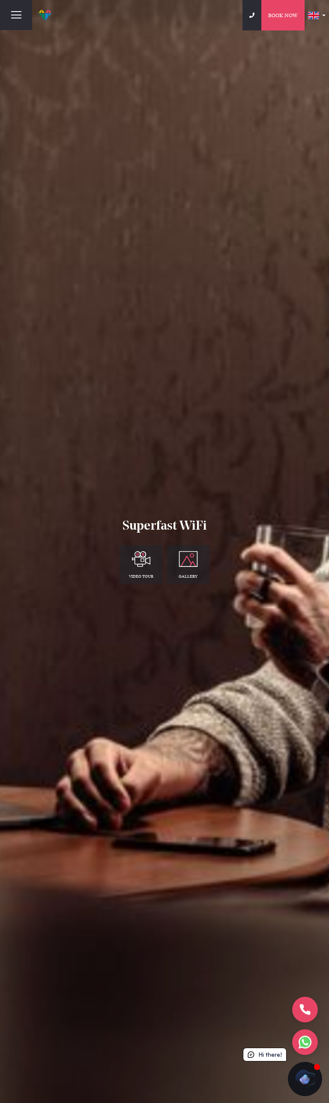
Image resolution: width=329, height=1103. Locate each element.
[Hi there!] (305, 1079)
